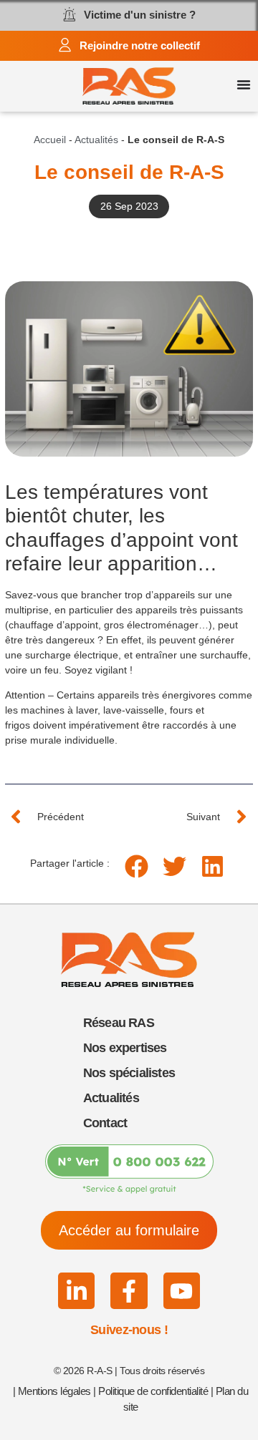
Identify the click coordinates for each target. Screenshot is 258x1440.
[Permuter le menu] (243, 84)
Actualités (96, 140)
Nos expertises (125, 1048)
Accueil (50, 140)
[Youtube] (181, 1291)
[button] (136, 866)
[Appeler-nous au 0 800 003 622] (129, 1169)
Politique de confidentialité (153, 1391)
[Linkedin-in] (76, 1291)
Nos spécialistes (129, 1073)
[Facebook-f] (128, 1291)
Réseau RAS (118, 1023)
